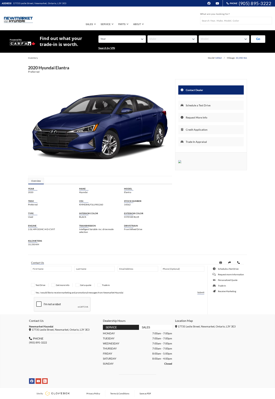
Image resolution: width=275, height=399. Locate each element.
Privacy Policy (93, 393)
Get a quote (85, 285)
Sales (146, 327)
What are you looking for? (215, 14)
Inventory (33, 57)
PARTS (122, 24)
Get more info (62, 285)
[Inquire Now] (238, 262)
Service (111, 327)
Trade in (106, 285)
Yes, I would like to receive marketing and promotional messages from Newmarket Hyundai (79, 292)
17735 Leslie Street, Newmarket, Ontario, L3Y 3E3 (39, 3)
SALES (89, 24)
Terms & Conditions (119, 393)
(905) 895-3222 (255, 3)
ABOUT (137, 24)
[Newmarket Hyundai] (18, 18)
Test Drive (40, 285)
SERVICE (106, 24)
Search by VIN (106, 48)
